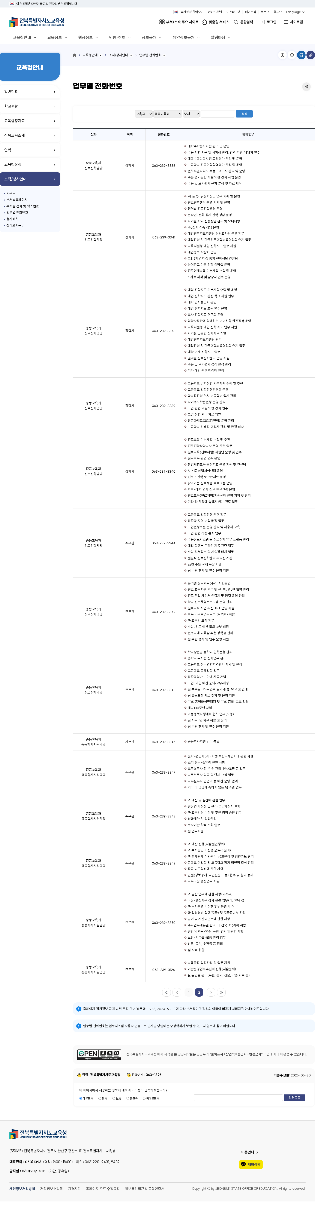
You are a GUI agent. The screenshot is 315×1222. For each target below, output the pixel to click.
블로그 (265, 12)
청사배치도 (13, 219)
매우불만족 (152, 1098)
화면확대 (282, 55)
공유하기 (306, 86)
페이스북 (250, 12)
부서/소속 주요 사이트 (182, 22)
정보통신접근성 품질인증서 (144, 1188)
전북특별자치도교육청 (157, 1134)
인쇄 (301, 55)
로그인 (271, 22)
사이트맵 (296, 22)
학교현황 (11, 106)
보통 (118, 1098)
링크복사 (310, 55)
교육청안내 (22, 37)
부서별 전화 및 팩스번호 (22, 206)
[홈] (74, 55)
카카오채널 (215, 12)
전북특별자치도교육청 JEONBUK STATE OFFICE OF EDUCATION (36, 22)
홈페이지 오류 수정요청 (103, 1188)
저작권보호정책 (51, 1188)
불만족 (134, 1098)
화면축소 (292, 55)
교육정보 (54, 37)
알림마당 (218, 37)
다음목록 (211, 992)
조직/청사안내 (15, 179)
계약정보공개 (184, 37)
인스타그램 (233, 12)
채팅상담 (254, 1164)
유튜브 (277, 12)
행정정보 (85, 37)
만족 (104, 1098)
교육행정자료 (14, 120)
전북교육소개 (14, 135)
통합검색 (246, 22)
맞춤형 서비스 (219, 22)
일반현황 (11, 91)
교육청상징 (12, 164)
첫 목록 (166, 992)
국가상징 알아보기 (192, 12)
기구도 (10, 193)
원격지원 (74, 1188)
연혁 (7, 149)
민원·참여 (117, 37)
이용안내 (247, 1152)
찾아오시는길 (15, 225)
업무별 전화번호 (17, 212)
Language (293, 12)
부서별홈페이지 (16, 200)
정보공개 (149, 37)
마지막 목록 (221, 992)
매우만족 (88, 1098)
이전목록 (176, 992)
